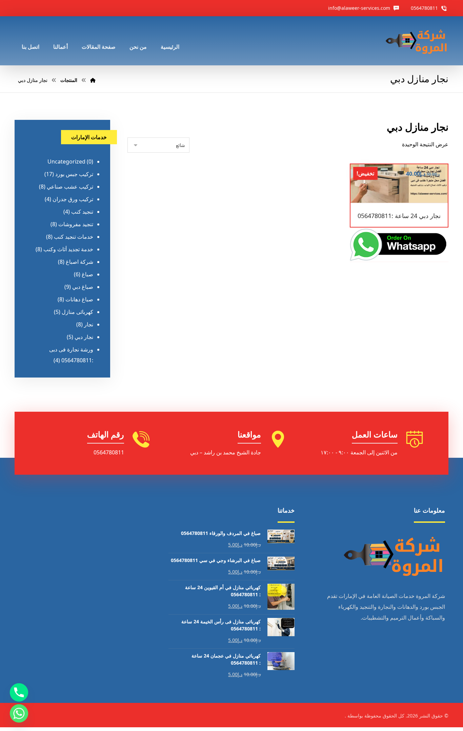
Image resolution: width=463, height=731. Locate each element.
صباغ (87, 274)
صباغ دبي (82, 287)
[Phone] (19, 692)
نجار (88, 324)
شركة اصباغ (79, 261)
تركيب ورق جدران (73, 199)
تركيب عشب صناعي (70, 186)
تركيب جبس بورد (74, 174)
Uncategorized (66, 161)
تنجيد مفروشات (75, 224)
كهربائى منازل (77, 312)
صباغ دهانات (79, 299)
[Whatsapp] (19, 713)
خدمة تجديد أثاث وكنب (68, 249)
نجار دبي (84, 337)
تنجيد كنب (82, 211)
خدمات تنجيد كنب (73, 236)
